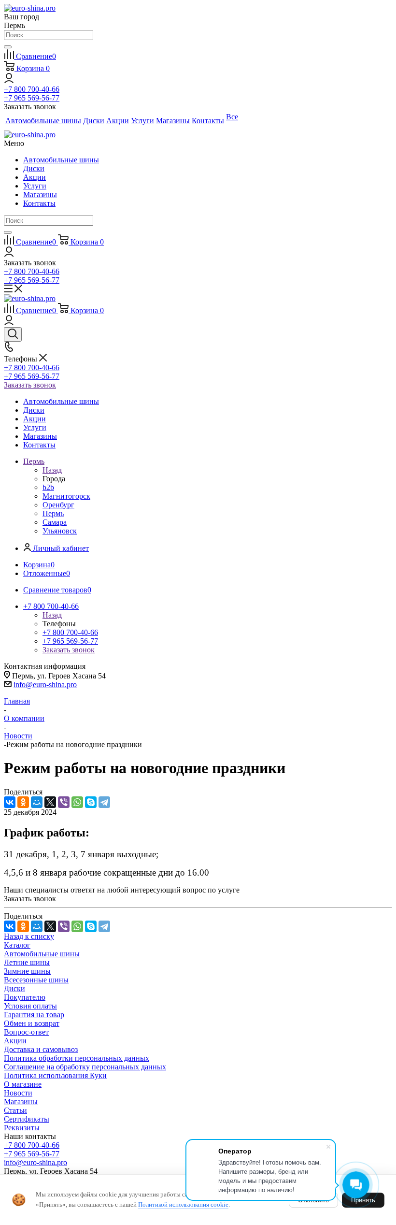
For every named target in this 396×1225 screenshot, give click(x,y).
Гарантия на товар (34, 1014)
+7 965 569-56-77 (31, 98)
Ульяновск (59, 531)
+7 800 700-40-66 (31, 89)
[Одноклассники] (23, 802)
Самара (54, 522)
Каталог (17, 945)
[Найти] (8, 46)
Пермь (53, 513)
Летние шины (27, 962)
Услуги (34, 186)
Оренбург (58, 505)
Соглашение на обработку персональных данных (85, 1067)
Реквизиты (22, 1128)
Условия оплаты (30, 1006)
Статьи (15, 1110)
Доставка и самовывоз (41, 1049)
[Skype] (91, 802)
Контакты (39, 203)
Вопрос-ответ (26, 1032)
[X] (50, 802)
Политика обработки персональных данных (76, 1058)
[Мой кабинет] (9, 80)
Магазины (40, 194)
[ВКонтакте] (9, 802)
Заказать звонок (30, 385)
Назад (52, 470)
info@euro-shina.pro (45, 684)
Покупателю (24, 997)
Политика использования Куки (55, 1075)
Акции (34, 177)
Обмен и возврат (31, 1023)
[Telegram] (104, 802)
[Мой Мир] (36, 802)
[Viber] (64, 802)
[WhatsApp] (77, 802)
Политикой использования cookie (183, 1204)
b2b (48, 487)
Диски (33, 168)
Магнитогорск (66, 496)
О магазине (23, 1084)
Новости (18, 1093)
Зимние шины (27, 971)
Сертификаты (26, 1119)
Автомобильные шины (61, 160)
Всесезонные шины (36, 980)
